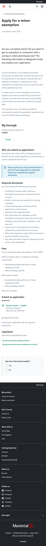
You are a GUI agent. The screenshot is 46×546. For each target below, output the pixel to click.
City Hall (5, 452)
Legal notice (34, 533)
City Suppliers (7, 435)
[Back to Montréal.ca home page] (4, 6)
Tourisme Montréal (8, 460)
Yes (10, 366)
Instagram (8, 494)
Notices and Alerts (8, 400)
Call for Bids (6, 431)
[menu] (10, 6)
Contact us (5, 414)
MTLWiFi (5, 456)
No (10, 370)
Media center (6, 417)
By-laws (4, 473)
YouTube (8, 506)
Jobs (3, 439)
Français (39, 2)
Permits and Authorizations (15, 14)
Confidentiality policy (20, 533)
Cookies (8, 533)
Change (8, 139)
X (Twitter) (8, 502)
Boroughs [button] (6, 515)
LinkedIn (8, 498)
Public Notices (7, 477)
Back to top (39, 385)
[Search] (37, 6)
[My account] (42, 6)
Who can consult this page (21, 536)
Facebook (8, 490)
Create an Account (8, 396)
